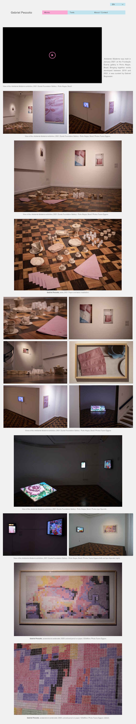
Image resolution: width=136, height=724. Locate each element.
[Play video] (52, 55)
